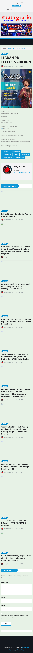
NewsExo (12, 650)
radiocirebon (25, 154)
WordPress (25, 648)
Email (3, 605)
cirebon (6, 151)
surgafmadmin (8, 66)
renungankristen (8, 157)
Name (3, 597)
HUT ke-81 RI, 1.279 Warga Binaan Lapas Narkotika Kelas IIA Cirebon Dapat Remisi (16, 321)
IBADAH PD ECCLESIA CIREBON (16, 48)
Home (4, 48)
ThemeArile (20, 650)
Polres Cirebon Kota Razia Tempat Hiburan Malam (16, 215)
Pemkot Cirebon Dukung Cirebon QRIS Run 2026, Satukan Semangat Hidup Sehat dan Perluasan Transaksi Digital (15, 393)
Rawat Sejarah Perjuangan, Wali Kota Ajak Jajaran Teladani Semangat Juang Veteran (15, 286)
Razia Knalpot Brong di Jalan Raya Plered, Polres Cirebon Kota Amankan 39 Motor (16, 558)
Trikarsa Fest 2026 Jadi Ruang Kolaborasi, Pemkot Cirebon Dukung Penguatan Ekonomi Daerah (14, 430)
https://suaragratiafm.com (22, 172)
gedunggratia (7, 154)
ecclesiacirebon (16, 151)
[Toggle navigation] (16, 41)
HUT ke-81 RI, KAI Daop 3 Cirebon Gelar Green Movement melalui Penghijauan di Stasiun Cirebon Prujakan (16, 250)
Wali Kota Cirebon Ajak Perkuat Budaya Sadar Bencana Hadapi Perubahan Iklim (15, 466)
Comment (4, 582)
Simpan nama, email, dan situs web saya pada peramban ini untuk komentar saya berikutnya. (15, 617)
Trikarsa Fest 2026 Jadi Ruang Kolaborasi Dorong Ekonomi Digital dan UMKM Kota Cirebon (15, 356)
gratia (16, 154)
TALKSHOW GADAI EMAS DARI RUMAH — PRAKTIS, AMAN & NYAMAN (14, 522)
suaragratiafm (20, 157)
